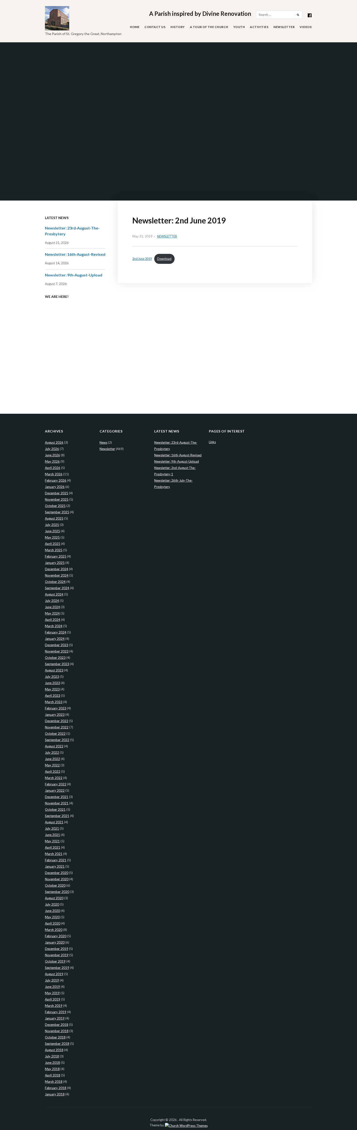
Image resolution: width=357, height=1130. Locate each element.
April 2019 (52, 999)
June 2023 (52, 683)
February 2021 (55, 860)
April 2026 (52, 468)
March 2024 (53, 626)
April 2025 (52, 544)
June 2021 (52, 835)
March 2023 (53, 702)
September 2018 (57, 1044)
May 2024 (52, 613)
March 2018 (53, 1082)
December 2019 (56, 949)
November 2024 (56, 575)
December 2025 (56, 493)
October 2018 (55, 1037)
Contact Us (154, 27)
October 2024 (55, 582)
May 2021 (52, 841)
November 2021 (56, 803)
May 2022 (52, 765)
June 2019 (52, 987)
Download (164, 259)
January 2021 (55, 866)
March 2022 (53, 778)
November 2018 (56, 1031)
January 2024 (55, 639)
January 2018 (55, 1094)
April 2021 (52, 847)
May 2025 (52, 537)
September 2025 (57, 512)
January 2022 (55, 790)
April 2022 (52, 771)
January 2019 (55, 1018)
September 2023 (57, 664)
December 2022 (56, 721)
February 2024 (55, 632)
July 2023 (52, 677)
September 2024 (57, 588)
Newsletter (284, 27)
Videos (306, 27)
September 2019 (57, 968)
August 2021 (54, 822)
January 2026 (55, 487)
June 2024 (52, 607)
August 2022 (54, 746)
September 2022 (57, 740)
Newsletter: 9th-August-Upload (73, 275)
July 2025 (52, 525)
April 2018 (52, 1075)
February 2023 (55, 708)
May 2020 (52, 917)
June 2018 (52, 1063)
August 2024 (54, 594)
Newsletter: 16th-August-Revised (75, 254)
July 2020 (52, 904)
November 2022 (56, 727)
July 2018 (52, 1056)
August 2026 (54, 442)
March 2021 (53, 854)
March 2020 (53, 930)
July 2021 (52, 828)
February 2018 (55, 1088)
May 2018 (52, 1069)
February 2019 (55, 1012)
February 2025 (55, 556)
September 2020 (57, 892)
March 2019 (53, 1006)
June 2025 (52, 531)
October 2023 (55, 658)
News (103, 442)
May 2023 (52, 689)
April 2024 (52, 620)
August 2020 (54, 898)
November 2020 (56, 879)
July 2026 (52, 449)
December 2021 (56, 797)
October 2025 (55, 506)
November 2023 (56, 651)
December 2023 (56, 645)
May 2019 (52, 993)
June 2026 (52, 455)
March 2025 (53, 550)
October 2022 (55, 733)
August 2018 (54, 1050)
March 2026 (53, 474)
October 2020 (55, 885)
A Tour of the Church (209, 27)
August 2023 (54, 670)
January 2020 (55, 942)
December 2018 (56, 1025)
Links (212, 442)
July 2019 (52, 980)
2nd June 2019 (142, 259)
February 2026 (55, 480)
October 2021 (55, 809)
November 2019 (56, 955)
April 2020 (52, 923)
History (177, 27)
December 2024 (56, 569)
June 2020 (52, 911)
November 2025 (56, 499)
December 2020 (56, 873)
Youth (239, 27)
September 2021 (57, 816)
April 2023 (52, 696)
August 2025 (54, 518)
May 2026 (52, 461)
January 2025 (55, 563)
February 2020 (55, 936)
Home (134, 27)
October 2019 (55, 961)
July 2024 (52, 601)
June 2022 (52, 759)
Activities (259, 27)
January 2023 (55, 715)
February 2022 (55, 784)
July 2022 (52, 752)
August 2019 (54, 974)
